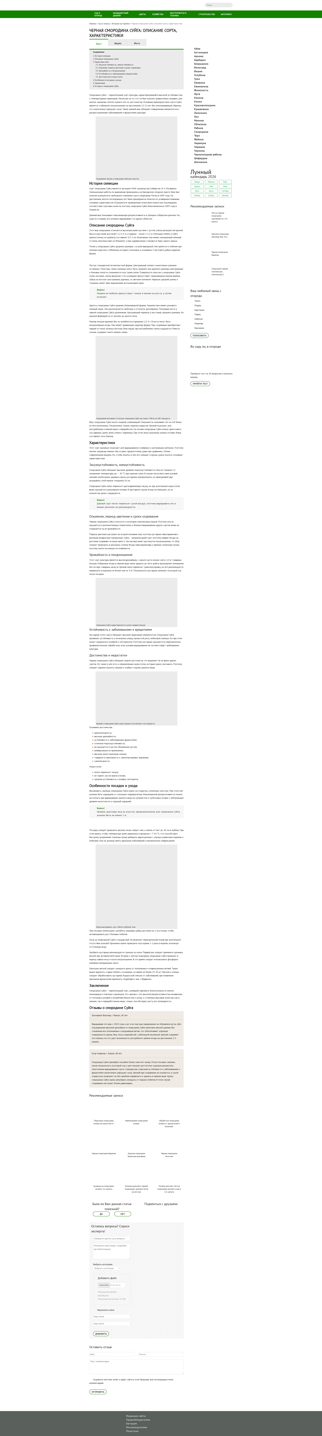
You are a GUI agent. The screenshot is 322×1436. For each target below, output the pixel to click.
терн (197, 135)
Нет (122, 1213)
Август (211, 191)
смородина (201, 131)
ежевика (199, 82)
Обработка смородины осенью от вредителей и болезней (169, 1123)
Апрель (197, 186)
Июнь (225, 186)
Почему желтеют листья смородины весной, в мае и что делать (169, 1189)
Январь (197, 182)
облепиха (200, 124)
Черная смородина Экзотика (169, 1155)
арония (198, 56)
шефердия (200, 158)
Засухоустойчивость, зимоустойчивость (114, 64)
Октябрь (197, 195)
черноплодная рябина (208, 154)
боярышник (201, 63)
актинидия (201, 52)
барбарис (200, 60)
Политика (132, 1431)
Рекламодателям (136, 1427)
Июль (197, 191)
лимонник (200, 113)
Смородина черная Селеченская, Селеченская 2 (220, 271)
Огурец (197, 305)
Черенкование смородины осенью (136, 1122)
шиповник (200, 162)
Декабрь (225, 195)
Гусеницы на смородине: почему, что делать (103, 1187)
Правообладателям (138, 1419)
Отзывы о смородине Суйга (105, 86)
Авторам (131, 1423)
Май (211, 186)
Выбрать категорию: (103, 1264)
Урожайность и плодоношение (110, 70)
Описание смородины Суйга (106, 59)
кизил (198, 101)
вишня (198, 71)
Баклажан (199, 327)
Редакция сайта (136, 1416)
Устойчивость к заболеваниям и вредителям (116, 73)
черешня (199, 147)
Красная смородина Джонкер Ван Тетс (220, 235)
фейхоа (199, 139)
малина (199, 120)
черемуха (200, 143)
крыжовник (201, 109)
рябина (198, 128)
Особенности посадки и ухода (107, 80)
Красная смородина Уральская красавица (136, 1155)
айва (197, 48)
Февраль (211, 182)
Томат (197, 300)
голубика (199, 75)
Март (225, 182)
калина (198, 97)
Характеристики (101, 62)
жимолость (201, 90)
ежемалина (201, 86)
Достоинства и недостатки (109, 76)
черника (199, 150)
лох (196, 116)
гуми (197, 79)
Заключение (99, 83)
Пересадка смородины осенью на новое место (103, 1122)
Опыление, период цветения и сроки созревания (118, 67)
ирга (197, 94)
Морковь (198, 323)
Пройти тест (200, 383)
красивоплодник (204, 105)
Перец (197, 314)
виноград (200, 67)
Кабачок (198, 318)
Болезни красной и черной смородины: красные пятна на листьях (136, 1189)
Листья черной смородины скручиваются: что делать (220, 217)
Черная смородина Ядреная (104, 1153)
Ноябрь (211, 195)
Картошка (199, 309)
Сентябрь (225, 191)
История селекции (101, 56)
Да (101, 1213)
